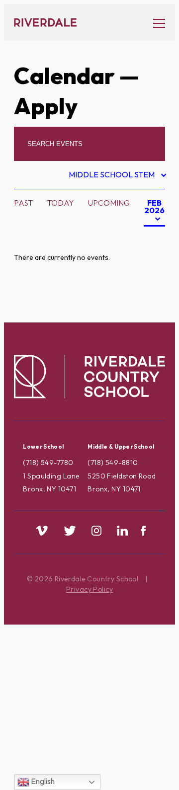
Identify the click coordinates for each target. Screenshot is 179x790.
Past (23, 203)
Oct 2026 (138, 269)
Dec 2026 (137, 301)
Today (60, 203)
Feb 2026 (154, 212)
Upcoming (109, 203)
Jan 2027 (137, 316)
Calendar (64, 75)
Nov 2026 (138, 285)
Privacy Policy (89, 589)
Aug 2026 (138, 238)
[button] (154, 22)
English (42, 781)
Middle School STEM (113, 176)
